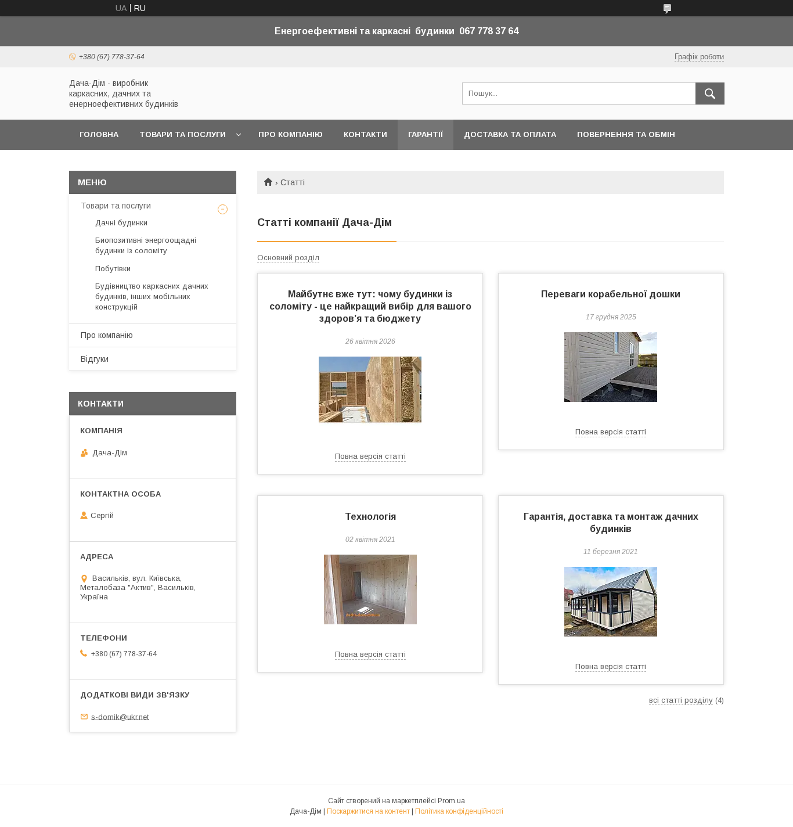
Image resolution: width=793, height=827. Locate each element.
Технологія (370, 517)
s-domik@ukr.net (120, 716)
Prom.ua (451, 801)
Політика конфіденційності (459, 811)
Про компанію (290, 134)
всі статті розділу (681, 700)
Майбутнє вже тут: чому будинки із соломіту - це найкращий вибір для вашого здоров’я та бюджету (370, 306)
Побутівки (113, 268)
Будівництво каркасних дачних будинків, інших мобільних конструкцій (151, 296)
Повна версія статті (370, 456)
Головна (99, 134)
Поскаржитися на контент (368, 811)
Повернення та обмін (626, 134)
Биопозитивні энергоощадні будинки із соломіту (145, 245)
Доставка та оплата (510, 134)
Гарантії (425, 134)
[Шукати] (709, 93)
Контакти (365, 134)
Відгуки (95, 359)
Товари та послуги (182, 134)
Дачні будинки (121, 222)
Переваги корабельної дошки (610, 294)
